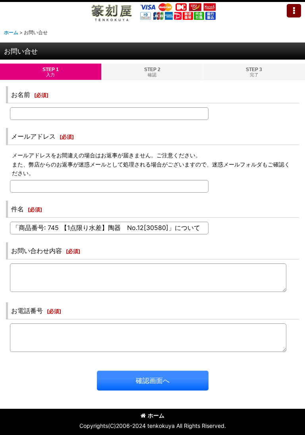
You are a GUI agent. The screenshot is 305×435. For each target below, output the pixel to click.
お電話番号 (27, 311)
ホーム (156, 415)
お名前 (20, 95)
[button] (294, 10)
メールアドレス (33, 136)
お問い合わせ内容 (36, 251)
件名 (17, 209)
